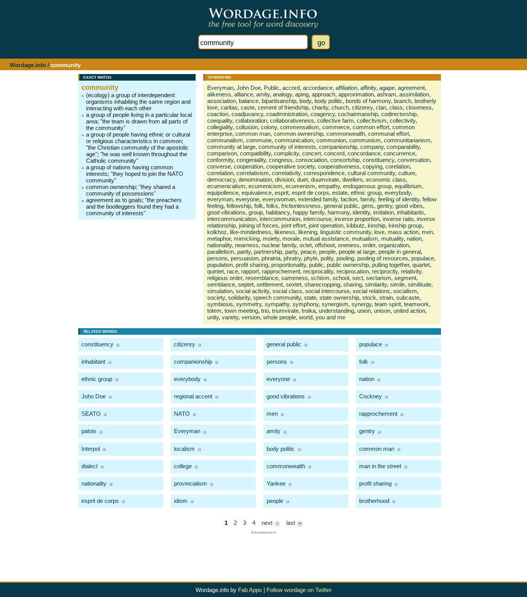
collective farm (335, 120)
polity (327, 258)
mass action (403, 232)
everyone (247, 199)
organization (393, 245)
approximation (356, 94)
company (371, 146)
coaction (217, 114)
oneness (349, 245)
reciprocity (385, 271)
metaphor (219, 238)
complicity (286, 153)
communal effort (388, 133)
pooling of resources (382, 258)
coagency (323, 114)
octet (305, 245)
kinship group (405, 225)
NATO (182, 413)
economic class (386, 179)
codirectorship (399, 114)
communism (365, 140)
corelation (397, 166)
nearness (246, 245)
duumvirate (325, 179)
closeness (419, 107)
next (268, 522)
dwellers (352, 179)
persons (217, 258)
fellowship (238, 205)
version (251, 317)
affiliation (346, 87)
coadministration (286, 114)
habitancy (278, 212)
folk (258, 205)
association (221, 101)
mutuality (392, 238)
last (291, 522)
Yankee (276, 483)
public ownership (348, 264)
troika (309, 310)
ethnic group (366, 192)
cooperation (248, 166)
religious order (224, 278)
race (232, 271)
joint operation (326, 225)
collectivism (372, 120)
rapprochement (281, 271)
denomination (255, 179)
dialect (89, 466)
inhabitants (410, 212)
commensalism (299, 127)
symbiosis (220, 304)
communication (294, 140)
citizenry (362, 107)
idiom (180, 501)
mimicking (247, 238)
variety (230, 317)
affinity (368, 87)
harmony (339, 212)
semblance (221, 284)
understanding (336, 310)
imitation (383, 212)
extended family (318, 199)
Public (271, 87)
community (99, 87)
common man (252, 133)
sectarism (378, 278)
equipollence (222, 192)
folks (272, 205)
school (341, 278)
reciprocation (352, 271)
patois (88, 431)
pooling (345, 258)
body (305, 101)
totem (214, 310)
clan (381, 107)
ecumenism (300, 186)
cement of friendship (283, 107)
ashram (386, 94)
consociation (311, 160)
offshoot (325, 245)
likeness (284, 232)
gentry (384, 205)
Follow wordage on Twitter (299, 590)
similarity (376, 284)
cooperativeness (339, 166)
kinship (376, 225)
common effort (371, 127)
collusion (247, 127)
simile (397, 284)
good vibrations (226, 212)
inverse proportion (357, 219)
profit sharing (252, 264)
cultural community (371, 173)
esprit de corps (310, 192)
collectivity (403, 120)
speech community (277, 297)
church (340, 107)
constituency (378, 160)
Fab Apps (250, 590)
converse (219, 166)
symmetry (249, 304)
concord (334, 153)
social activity (252, 291)
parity (244, 251)
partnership (268, 251)
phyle (311, 258)
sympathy (277, 304)
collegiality (220, 127)
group (255, 212)
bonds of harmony (368, 101)
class (396, 107)
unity (213, 317)
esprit (282, 192)
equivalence (257, 192)
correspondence (324, 173)
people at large (357, 251)
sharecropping (322, 284)
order (369, 245)
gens (367, 205)
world (305, 317)
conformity (220, 160)
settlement (270, 284)
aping (302, 94)
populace (422, 258)
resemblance (261, 278)
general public (341, 205)
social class (287, 291)
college (183, 466)
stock (369, 297)
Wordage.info (28, 65)
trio (265, 310)
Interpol (90, 448)
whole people (279, 317)
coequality (219, 120)
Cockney (370, 396)
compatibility (255, 153)
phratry (292, 258)
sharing (352, 284)
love (379, 232)
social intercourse (327, 291)
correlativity (286, 173)
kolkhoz (217, 232)
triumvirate (285, 310)
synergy (361, 304)
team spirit (388, 304)
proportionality (288, 264)
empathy (329, 186)
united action (409, 310)
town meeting (241, 310)
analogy (282, 94)
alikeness (219, 94)
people (327, 251)
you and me (330, 317)
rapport (250, 271)
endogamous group (367, 186)
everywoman (278, 199)
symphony (305, 304)
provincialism (190, 483)
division (284, 179)
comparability (403, 146)
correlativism (252, 173)
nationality (219, 245)
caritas (229, 107)
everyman (220, 199)
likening (307, 232)
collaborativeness (292, 120)
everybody (398, 192)
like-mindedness (250, 232)
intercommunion (280, 219)
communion (331, 140)
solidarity (239, 297)
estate (340, 192)
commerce (336, 127)
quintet (215, 271)
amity (263, 94)
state (310, 297)
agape (387, 87)
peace (308, 251)
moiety (271, 238)
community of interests (287, 146)
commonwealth (345, 133)
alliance (243, 94)
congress (280, 160)
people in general (399, 251)
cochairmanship (358, 114)
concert (311, 153)
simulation (220, 291)
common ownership (298, 133)
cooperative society (290, 166)
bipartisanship (279, 101)
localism (184, 448)
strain (386, 297)
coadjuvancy (247, 114)
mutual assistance (326, 238)
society (216, 297)
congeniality (251, 160)
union (364, 310)
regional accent (193, 396)
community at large (231, 146)
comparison (222, 153)
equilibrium (408, 186)
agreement (411, 87)
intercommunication (232, 219)
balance (248, 101)
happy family (308, 212)
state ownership (339, 297)
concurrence (399, 153)
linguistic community (345, 232)
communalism (225, 140)
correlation (220, 173)
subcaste (407, 297)
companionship (338, 146)
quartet (421, 264)
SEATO (91, 413)
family (367, 199)
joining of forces (258, 225)
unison (382, 310)
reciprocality (318, 271)
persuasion (244, 258)
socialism (405, 291)
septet (245, 284)
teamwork (416, 304)
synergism (335, 304)
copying (372, 166)
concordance (364, 153)
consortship (345, 160)
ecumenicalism (226, 186)
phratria (271, 258)
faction (349, 199)
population (220, 264)
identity (361, 212)
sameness (294, 278)
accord (291, 87)
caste (248, 107)
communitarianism (407, 140)
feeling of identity (398, 199)
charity (320, 107)
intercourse (317, 219)
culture (406, 173)
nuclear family (279, 245)
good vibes (409, 205)
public (316, 264)
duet (302, 179)
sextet (293, 284)
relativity (411, 271)
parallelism (220, 251)
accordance (318, 87)
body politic (328, 101)
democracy (221, 179)
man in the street (380, 466)
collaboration (251, 120)
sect (357, 278)
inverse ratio (398, 219)
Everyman (220, 87)
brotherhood (374, 501)
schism (320, 278)
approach (323, 94)
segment (405, 278)
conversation (413, 160)
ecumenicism (265, 186)
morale (291, 238)
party (291, 251)
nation (414, 238)
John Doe (248, 87)
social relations (371, 291)
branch (402, 101)
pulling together (390, 264)
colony (269, 127)
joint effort (293, 225)
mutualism (365, 238)
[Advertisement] (263, 552)
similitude (419, 284)
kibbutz (355, 225)
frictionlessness (301, 205)
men (427, 232)
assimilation (414, 94)
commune (259, 140)
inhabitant (93, 361)
